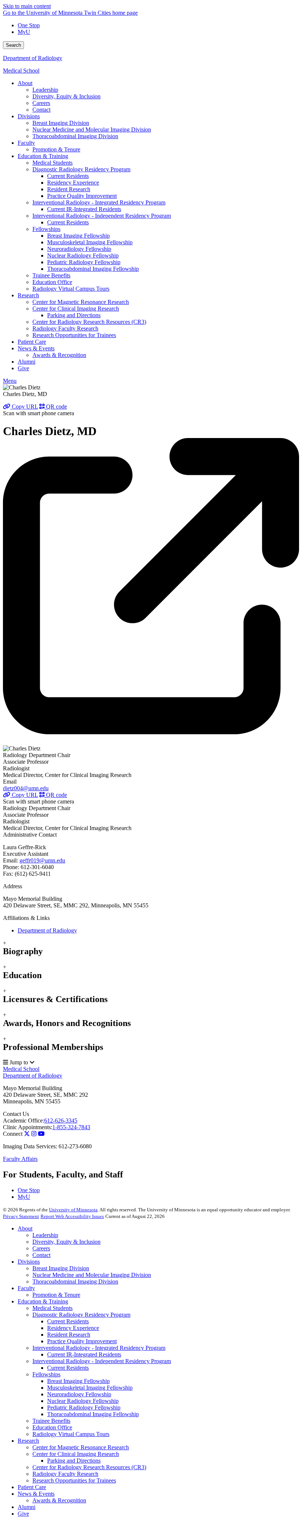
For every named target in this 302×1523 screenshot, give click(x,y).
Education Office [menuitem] (52, 282)
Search (13, 45)
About (25, 1228)
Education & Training (43, 1301)
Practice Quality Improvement (82, 1341)
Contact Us (16, 1114)
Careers (41, 1248)
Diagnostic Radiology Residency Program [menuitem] (81, 169)
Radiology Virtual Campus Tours (70, 1434)
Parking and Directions (74, 1460)
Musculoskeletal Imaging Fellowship (90, 1387)
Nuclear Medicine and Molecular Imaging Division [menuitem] (91, 129)
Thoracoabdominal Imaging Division (75, 1281)
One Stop (29, 25)
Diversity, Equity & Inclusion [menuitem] (66, 96)
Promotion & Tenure (56, 1295)
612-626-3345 (60, 1120)
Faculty (26, 1288)
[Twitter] (27, 1134)
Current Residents (68, 1321)
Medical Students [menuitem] (52, 163)
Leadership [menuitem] (45, 90)
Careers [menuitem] (41, 103)
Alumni (26, 1507)
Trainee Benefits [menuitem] (51, 275)
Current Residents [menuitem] (68, 176)
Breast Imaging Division (60, 1268)
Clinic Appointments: (27, 1127)
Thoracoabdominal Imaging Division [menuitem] (75, 136)
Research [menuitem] (28, 295)
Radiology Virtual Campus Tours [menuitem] (70, 289)
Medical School (21, 70)
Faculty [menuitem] (26, 143)
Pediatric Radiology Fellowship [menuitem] (83, 262)
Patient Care (32, 1487)
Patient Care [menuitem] (32, 342)
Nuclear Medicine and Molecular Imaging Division (91, 1275)
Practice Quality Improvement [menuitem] (82, 196)
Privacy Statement (21, 1216)
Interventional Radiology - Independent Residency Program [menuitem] (101, 216)
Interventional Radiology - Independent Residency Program (101, 1361)
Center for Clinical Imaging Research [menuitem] (75, 308)
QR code (56, 406)
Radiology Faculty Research (65, 1474)
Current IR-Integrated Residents (84, 1354)
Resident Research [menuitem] (68, 189)
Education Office (52, 1427)
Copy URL (24, 406)
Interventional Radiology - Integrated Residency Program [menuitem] (98, 202)
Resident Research (68, 1334)
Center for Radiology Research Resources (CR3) (89, 1467)
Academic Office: (23, 1120)
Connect (12, 1134)
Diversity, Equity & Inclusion (66, 1242)
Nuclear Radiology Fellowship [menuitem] (83, 255)
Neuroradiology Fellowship (79, 1394)
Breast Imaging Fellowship (78, 1381)
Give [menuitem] (23, 368)
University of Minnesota (73, 1209)
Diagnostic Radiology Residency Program (81, 1315)
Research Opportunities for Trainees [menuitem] (74, 335)
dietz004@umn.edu (26, 788)
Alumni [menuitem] (26, 361)
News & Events (36, 1494)
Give (23, 1513)
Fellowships (46, 1374)
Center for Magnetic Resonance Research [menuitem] (80, 302)
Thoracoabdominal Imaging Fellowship (93, 1414)
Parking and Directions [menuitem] (74, 315)
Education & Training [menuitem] (43, 156)
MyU (24, 32)
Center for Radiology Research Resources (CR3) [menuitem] (89, 322)
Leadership (45, 1235)
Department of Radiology (32, 58)
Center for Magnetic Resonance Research (80, 1447)
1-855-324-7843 (71, 1127)
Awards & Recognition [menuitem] (59, 355)
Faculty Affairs (20, 1159)
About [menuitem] (25, 83)
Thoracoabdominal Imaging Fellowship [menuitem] (93, 269)
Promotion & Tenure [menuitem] (56, 149)
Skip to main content (27, 6)
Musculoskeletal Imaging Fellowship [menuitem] (90, 242)
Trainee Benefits (51, 1421)
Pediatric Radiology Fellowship (83, 1407)
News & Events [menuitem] (36, 348)
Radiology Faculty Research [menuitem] (65, 328)
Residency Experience (73, 1328)
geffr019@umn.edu (42, 860)
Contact (41, 1255)
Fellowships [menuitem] (46, 229)
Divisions (29, 1261)
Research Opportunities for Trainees (74, 1480)
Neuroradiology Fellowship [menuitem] (79, 249)
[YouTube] (41, 1134)
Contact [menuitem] (41, 109)
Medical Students (52, 1308)
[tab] (151, 948)
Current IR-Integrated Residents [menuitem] (84, 209)
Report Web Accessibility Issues (72, 1216)
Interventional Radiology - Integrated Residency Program (98, 1348)
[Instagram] (33, 1134)
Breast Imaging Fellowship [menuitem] (78, 235)
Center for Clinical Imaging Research (75, 1454)
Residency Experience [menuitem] (73, 182)
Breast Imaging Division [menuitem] (60, 123)
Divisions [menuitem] (29, 116)
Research (28, 1441)
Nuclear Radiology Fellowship (83, 1401)
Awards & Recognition (59, 1500)
